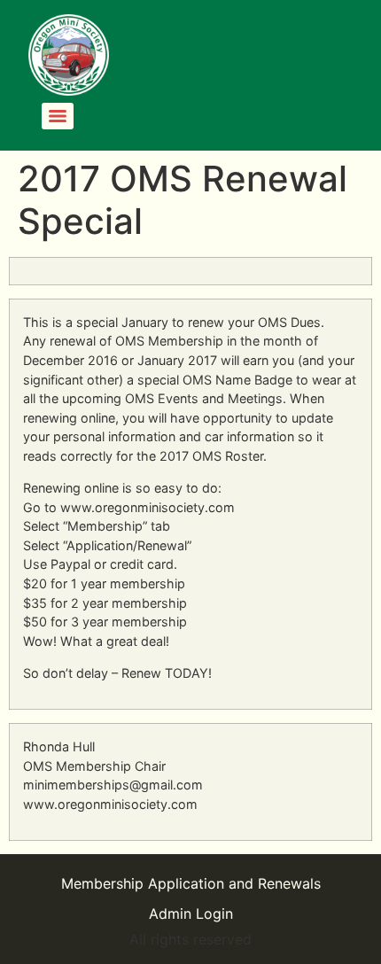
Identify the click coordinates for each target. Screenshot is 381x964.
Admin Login (191, 913)
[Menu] (58, 116)
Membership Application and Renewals (191, 883)
